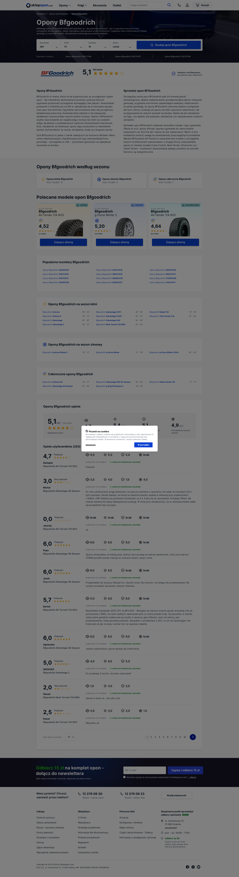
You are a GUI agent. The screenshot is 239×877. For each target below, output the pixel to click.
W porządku (143, 445)
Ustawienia (91, 445)
